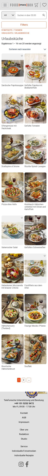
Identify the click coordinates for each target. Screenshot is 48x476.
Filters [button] (24, 24)
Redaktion (24, 434)
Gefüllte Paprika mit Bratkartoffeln (33, 86)
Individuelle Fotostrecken (24, 451)
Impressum (24, 422)
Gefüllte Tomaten (32, 126)
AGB (24, 417)
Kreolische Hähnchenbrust (8, 367)
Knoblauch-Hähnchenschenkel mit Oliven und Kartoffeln (35, 206)
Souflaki (28, 366)
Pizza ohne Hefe (9, 204)
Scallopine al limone (10, 166)
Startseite (7, 30)
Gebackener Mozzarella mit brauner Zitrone (12, 286)
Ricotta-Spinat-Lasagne (35, 166)
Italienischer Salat (10, 247)
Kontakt (24, 413)
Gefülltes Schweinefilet (34, 247)
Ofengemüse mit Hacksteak (9, 127)
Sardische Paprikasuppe (12, 85)
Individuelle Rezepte (24, 455)
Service (24, 446)
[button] (22, 55)
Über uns (24, 429)
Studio (24, 438)
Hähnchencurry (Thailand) (8, 327)
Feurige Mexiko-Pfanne (35, 326)
